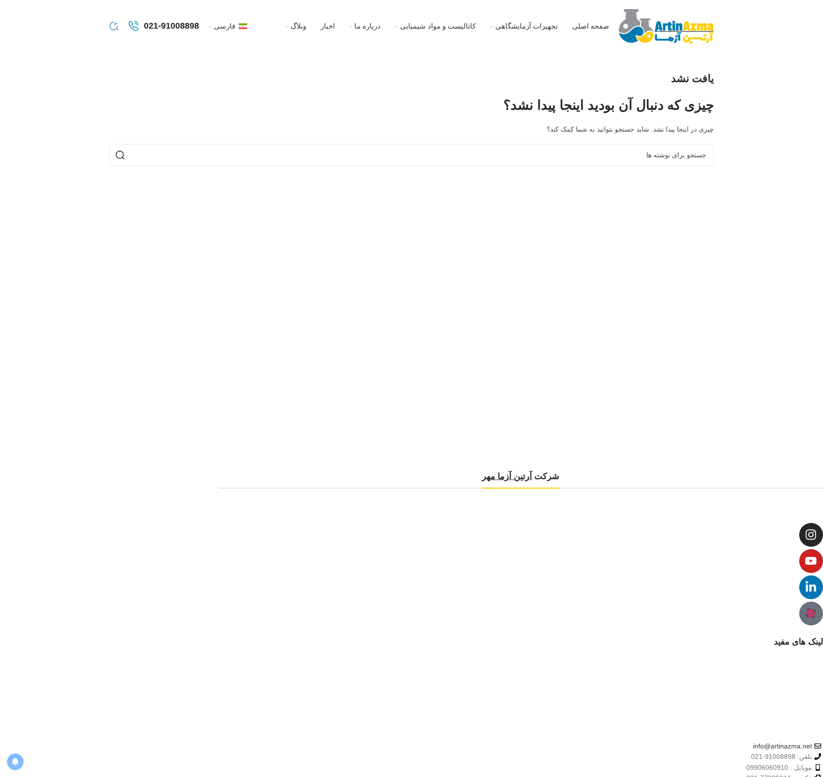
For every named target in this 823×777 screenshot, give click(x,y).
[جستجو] (113, 26)
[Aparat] (811, 613)
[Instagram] (811, 535)
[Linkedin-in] (811, 587)
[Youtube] (811, 561)
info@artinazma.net (782, 746)
